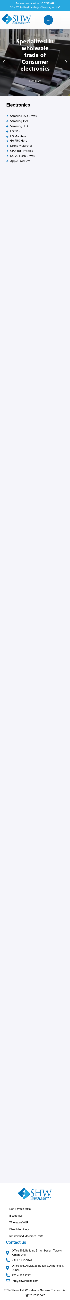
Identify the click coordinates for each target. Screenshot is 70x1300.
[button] (4, 62)
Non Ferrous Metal (20, 1208)
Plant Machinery (19, 1229)
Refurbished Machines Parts (26, 1236)
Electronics (15, 1215)
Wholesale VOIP (18, 1222)
